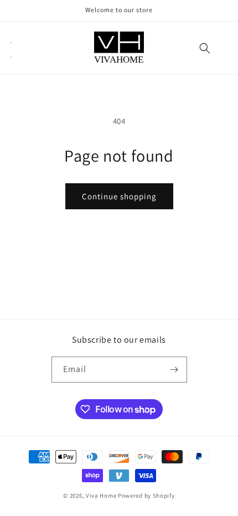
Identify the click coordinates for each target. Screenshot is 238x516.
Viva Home (101, 495)
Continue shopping (119, 196)
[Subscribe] (174, 370)
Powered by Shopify (146, 495)
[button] (11, 48)
